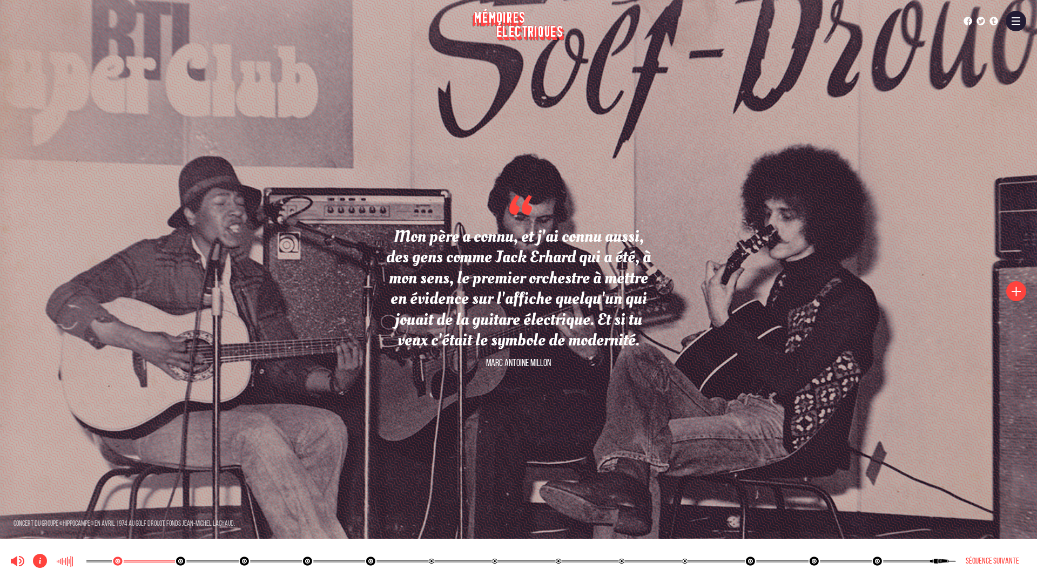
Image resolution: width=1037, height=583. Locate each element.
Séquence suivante (992, 560)
